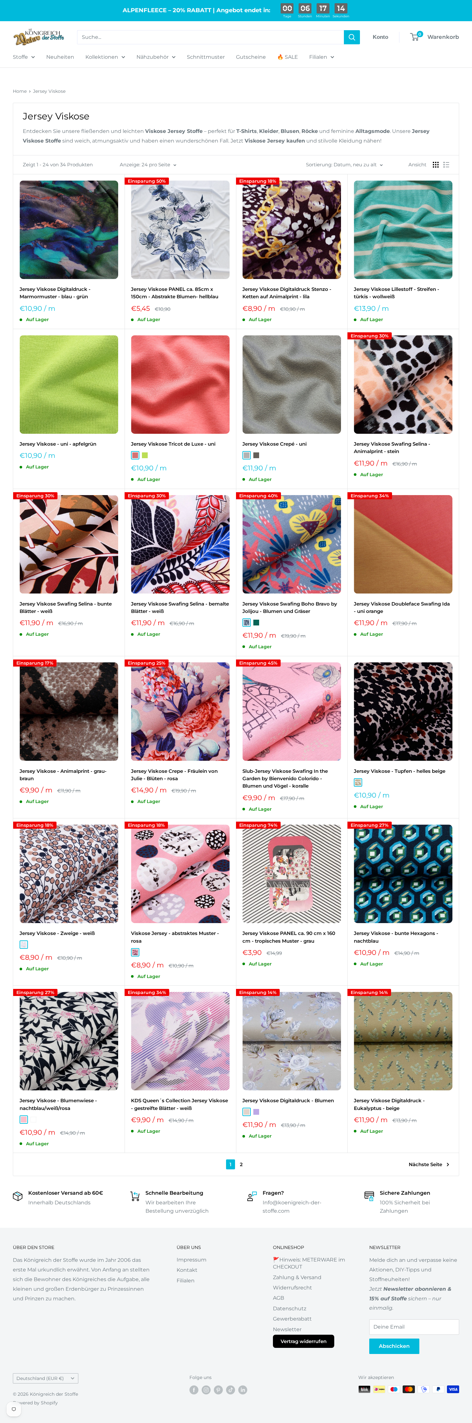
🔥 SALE (287, 57)
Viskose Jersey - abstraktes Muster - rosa (175, 937)
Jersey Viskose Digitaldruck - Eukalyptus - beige (389, 1104)
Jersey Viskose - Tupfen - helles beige (399, 771)
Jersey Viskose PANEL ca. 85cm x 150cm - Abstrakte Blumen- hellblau (174, 293)
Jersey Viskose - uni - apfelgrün (58, 444)
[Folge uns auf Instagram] (206, 1389)
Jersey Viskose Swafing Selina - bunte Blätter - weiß (66, 607)
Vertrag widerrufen (304, 1341)
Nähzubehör (152, 57)
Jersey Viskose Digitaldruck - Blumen (288, 1100)
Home (20, 91)
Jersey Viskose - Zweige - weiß (57, 933)
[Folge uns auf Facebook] (193, 1389)
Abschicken (394, 1346)
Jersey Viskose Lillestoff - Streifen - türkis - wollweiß (396, 293)
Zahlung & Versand (297, 1277)
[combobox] (210, 37)
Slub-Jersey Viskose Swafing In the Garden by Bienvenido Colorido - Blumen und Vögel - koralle (285, 778)
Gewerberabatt (292, 1319)
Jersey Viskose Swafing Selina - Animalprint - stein (392, 447)
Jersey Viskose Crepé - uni (274, 444)
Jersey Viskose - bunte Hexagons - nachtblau (396, 937)
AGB (278, 1298)
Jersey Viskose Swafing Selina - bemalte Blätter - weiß (180, 607)
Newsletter (287, 1329)
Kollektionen (101, 57)
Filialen (318, 57)
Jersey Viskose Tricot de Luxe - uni (173, 444)
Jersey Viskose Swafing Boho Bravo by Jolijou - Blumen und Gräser (289, 607)
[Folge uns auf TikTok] (230, 1389)
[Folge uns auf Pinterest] (218, 1389)
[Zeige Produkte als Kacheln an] (436, 165)
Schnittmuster (206, 57)
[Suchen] (352, 37)
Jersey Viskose (49, 91)
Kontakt (187, 1270)
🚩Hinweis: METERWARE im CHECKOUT (309, 1263)
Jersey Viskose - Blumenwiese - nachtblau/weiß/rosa (58, 1104)
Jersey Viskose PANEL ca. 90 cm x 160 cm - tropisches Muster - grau (288, 937)
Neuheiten (60, 57)
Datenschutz (289, 1308)
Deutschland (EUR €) (40, 1378)
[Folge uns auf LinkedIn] (242, 1389)
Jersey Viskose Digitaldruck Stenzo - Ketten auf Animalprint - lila (286, 293)
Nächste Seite (425, 1164)
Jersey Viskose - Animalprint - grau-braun (63, 774)
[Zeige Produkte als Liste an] (446, 165)
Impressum (191, 1260)
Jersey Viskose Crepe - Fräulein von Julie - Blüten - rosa (174, 774)
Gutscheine (251, 57)
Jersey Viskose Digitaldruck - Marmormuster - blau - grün (55, 293)
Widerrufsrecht (292, 1288)
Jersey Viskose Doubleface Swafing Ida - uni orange (402, 607)
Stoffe (20, 57)
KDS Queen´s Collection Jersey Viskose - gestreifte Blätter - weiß (179, 1104)
